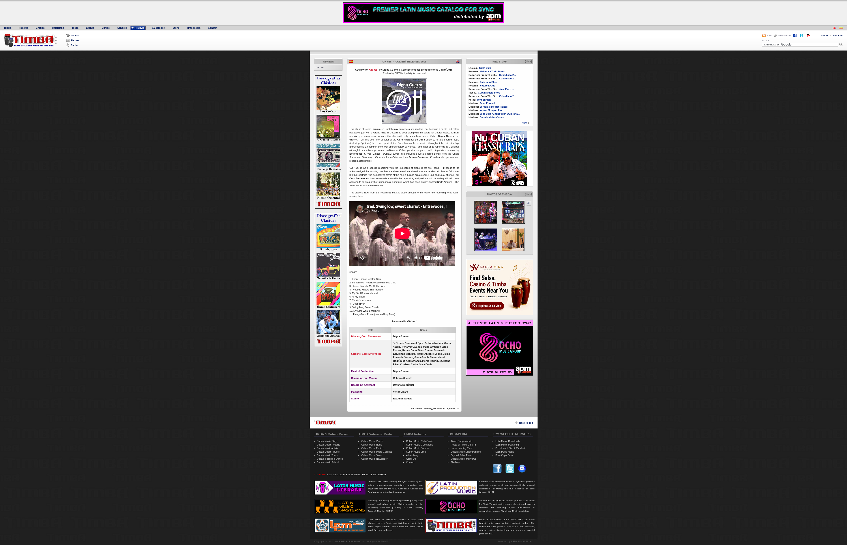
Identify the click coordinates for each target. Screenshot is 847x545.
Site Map (455, 462)
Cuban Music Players (328, 451)
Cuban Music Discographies (466, 451)
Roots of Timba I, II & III (463, 444)
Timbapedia (193, 27)
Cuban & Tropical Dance (330, 458)
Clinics (106, 27)
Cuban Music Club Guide (419, 441)
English (457, 61)
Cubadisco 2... (507, 75)
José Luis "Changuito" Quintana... (500, 113)
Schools (122, 27)
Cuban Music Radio (371, 444)
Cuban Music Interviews (463, 458)
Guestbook (158, 27)
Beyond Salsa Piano (461, 455)
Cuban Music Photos (372, 448)
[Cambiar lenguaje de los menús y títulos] (841, 28)
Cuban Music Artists (327, 448)
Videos (75, 35)
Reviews (139, 27)
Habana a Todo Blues (492, 71)
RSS (769, 35)
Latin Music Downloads (507, 441)
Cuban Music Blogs (327, 441)
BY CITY (765, 41)
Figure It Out (487, 85)
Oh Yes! (320, 67)
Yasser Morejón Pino (491, 110)
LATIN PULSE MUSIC (350, 541)
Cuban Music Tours (327, 455)
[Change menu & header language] (834, 28)
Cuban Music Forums (417, 448)
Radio (74, 45)
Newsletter (784, 35)
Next (524, 122)
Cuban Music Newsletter (374, 458)
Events (90, 27)
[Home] (325, 422)
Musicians (58, 27)
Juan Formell (487, 103)
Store (176, 27)
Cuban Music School (328, 462)
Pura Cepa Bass (504, 455)
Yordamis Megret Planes (494, 106)
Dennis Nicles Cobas (492, 117)
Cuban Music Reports (328, 444)
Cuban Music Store (489, 92)
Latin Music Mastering (507, 444)
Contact (212, 27)
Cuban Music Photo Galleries (376, 451)
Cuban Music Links (416, 451)
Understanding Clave (462, 448)
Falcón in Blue (488, 82)
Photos (75, 40)
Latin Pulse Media (504, 451)
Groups (40, 27)
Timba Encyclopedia (461, 441)
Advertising (412, 455)
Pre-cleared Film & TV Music (510, 448)
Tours (75, 27)
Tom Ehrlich (484, 99)
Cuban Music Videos (372, 441)
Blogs (7, 27)
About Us (411, 458)
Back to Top (526, 422)
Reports (23, 27)
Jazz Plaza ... (506, 89)
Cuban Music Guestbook (419, 444)
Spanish (351, 61)
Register (838, 35)
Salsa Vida (485, 68)
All (528, 203)
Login (824, 35)
